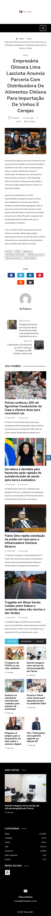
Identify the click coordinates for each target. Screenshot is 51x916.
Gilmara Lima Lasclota (36, 255)
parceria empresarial (14, 258)
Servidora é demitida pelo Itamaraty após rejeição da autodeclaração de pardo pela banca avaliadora (23, 474)
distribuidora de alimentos (15, 255)
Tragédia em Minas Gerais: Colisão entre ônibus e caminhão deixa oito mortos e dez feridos (25, 607)
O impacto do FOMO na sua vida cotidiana (12, 665)
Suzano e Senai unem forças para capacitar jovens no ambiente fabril (36, 699)
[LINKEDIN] (30, 275)
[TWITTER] (20, 275)
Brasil (25, 55)
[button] (20, 822)
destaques (28, 251)
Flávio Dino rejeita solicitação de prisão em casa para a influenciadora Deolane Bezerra (25, 541)
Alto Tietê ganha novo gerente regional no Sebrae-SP (36, 737)
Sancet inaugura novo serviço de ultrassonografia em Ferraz (35, 667)
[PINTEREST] (39, 275)
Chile (18, 251)
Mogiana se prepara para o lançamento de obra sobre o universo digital (13, 739)
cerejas (9, 251)
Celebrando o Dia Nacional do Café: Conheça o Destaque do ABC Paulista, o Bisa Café (19, 347)
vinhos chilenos (30, 258)
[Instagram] (7, 872)
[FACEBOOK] (11, 275)
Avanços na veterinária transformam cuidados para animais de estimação (12, 702)
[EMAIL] (30, 282)
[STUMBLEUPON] (20, 282)
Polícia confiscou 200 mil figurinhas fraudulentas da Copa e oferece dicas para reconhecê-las (23, 408)
